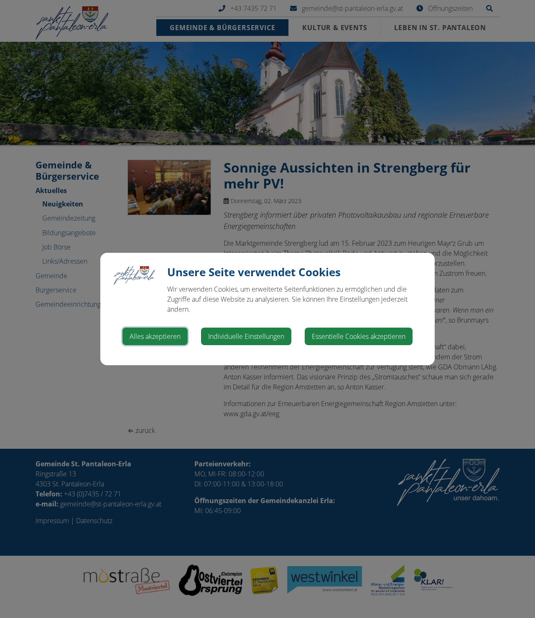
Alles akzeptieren (155, 336)
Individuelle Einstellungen (246, 336)
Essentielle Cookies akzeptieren (358, 336)
